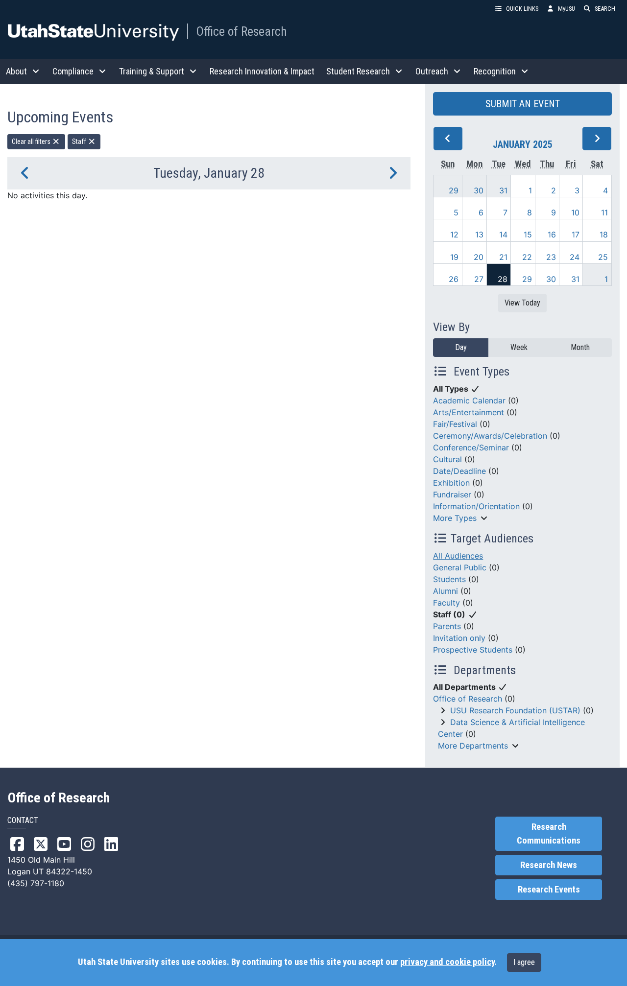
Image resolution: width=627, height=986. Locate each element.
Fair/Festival (455, 424)
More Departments (473, 746)
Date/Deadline (459, 471)
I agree (524, 962)
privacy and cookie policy (447, 962)
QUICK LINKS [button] (522, 8)
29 (453, 190)
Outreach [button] (431, 71)
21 (503, 257)
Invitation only (459, 638)
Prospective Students (472, 650)
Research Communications (548, 834)
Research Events (549, 889)
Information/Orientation (476, 506)
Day (461, 347)
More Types (455, 518)
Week (519, 347)
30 (478, 190)
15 (528, 234)
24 (574, 257)
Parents (447, 626)
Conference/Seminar (471, 447)
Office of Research (241, 31)
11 (604, 212)
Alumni (445, 591)
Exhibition (451, 483)
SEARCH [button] (605, 8)
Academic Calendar (469, 400)
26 (453, 279)
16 (552, 234)
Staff (80, 141)
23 (551, 257)
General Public (459, 567)
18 (604, 234)
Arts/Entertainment (468, 412)
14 (503, 234)
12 (454, 234)
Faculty (446, 603)
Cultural (447, 459)
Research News (548, 865)
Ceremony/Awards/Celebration (490, 436)
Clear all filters (32, 141)
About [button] (16, 71)
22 (527, 257)
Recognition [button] (495, 71)
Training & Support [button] (151, 71)
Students (449, 579)
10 (575, 212)
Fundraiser (452, 494)
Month (580, 347)
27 (478, 279)
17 (575, 234)
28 (502, 279)
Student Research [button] (358, 71)
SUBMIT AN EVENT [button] (522, 104)
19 (454, 257)
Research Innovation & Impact (262, 71)
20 (478, 257)
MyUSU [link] (566, 8)
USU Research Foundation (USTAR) (515, 710)
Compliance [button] (73, 71)
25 (603, 257)
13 (479, 234)
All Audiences (458, 556)
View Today (522, 302)
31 (503, 190)
